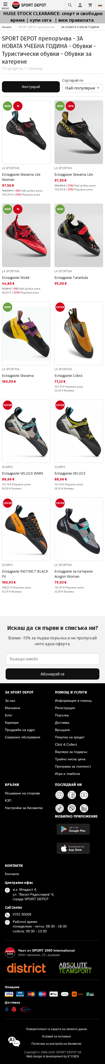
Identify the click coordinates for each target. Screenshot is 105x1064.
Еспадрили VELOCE (69, 473)
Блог (8, 715)
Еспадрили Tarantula (71, 277)
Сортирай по (73, 80)
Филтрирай (31, 86)
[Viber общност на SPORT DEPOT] (71, 808)
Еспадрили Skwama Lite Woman (21, 177)
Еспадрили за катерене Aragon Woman (73, 574)
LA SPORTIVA (11, 168)
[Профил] (80, 5)
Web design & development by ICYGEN (52, 1056)
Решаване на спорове (22, 793)
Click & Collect (66, 744)
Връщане (62, 730)
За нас (10, 701)
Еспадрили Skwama (18, 375)
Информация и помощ (73, 701)
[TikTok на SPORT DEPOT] (59, 808)
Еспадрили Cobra (68, 375)
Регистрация (65, 708)
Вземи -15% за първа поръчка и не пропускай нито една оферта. (52, 635)
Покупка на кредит (69, 737)
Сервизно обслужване (22, 737)
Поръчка (62, 715)
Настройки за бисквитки (24, 808)
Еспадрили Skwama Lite (73, 174)
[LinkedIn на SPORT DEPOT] (84, 808)
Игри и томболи (67, 774)
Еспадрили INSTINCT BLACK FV (25, 574)
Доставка (62, 722)
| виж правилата (74, 20)
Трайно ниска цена (70, 759)
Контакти (12, 874)
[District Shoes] (26, 968)
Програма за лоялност (73, 766)
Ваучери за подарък (71, 752)
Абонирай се (52, 674)
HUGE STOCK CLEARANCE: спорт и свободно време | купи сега (53, 16)
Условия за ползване (56, 1036)
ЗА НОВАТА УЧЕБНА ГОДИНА (80, 27)
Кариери (12, 722)
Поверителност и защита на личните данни (56, 1029)
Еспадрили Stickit (16, 277)
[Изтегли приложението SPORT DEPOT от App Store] (73, 848)
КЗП (8, 800)
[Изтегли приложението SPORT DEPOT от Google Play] (73, 829)
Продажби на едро (20, 730)
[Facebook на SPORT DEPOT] (71, 795)
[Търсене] (70, 5)
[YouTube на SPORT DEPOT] (84, 795)
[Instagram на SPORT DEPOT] (59, 795)
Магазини (12, 708)
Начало (7, 27)
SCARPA (7, 467)
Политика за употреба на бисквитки (56, 1043)
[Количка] (90, 5)
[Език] (100, 5)
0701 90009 (22, 914)
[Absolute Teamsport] (75, 968)
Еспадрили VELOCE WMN (22, 473)
